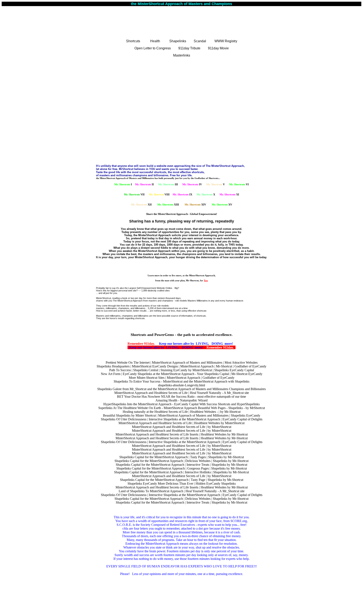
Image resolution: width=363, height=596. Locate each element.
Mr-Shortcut (192, 280)
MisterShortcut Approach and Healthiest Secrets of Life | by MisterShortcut (181, 427)
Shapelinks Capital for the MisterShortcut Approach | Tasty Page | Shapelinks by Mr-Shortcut (181, 480)
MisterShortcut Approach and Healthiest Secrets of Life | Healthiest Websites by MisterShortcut (181, 423)
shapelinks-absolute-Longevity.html (181, 385)
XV (222, 204)
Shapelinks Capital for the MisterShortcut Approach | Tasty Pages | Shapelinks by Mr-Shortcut (181, 457)
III (168, 184)
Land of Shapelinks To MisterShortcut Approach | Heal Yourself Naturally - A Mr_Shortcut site (182, 491)
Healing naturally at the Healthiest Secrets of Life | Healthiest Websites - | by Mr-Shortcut (182, 411)
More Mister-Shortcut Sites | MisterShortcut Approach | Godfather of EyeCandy (181, 377)
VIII (159, 194)
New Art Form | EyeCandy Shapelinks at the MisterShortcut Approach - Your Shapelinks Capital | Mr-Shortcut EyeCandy (181, 374)
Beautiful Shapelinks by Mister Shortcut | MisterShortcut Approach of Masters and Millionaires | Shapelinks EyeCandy (181, 415)
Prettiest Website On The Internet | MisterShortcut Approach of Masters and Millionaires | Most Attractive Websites (182, 362)
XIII (168, 204)
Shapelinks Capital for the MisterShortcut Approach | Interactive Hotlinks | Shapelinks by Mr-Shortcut (181, 472)
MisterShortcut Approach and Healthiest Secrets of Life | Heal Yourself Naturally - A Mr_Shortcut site (181, 393)
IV (192, 184)
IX (182, 194)
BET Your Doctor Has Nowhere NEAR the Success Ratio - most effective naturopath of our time (181, 396)
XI (229, 194)
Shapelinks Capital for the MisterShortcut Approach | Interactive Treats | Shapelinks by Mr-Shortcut (181, 464)
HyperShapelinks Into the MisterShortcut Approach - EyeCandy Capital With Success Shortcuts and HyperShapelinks (181, 404)
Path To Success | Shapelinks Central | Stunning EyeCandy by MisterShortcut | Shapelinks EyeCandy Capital (181, 370)
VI (239, 184)
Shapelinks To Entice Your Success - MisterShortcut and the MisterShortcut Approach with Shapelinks (181, 381)
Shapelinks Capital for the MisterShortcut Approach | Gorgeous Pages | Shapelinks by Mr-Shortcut (181, 468)
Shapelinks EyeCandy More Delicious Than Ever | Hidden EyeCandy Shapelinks (182, 483)
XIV (195, 204)
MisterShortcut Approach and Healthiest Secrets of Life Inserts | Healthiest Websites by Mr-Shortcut (182, 434)
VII (134, 194)
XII (141, 204)
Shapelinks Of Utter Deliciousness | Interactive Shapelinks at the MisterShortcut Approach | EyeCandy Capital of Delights (181, 419)
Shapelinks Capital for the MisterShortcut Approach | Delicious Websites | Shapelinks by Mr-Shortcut (181, 461)
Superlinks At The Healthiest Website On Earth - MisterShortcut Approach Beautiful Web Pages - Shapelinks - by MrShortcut (181, 408)
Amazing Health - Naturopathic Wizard (181, 400)
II (144, 184)
